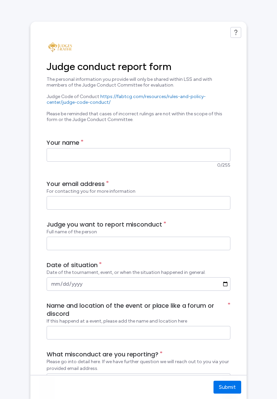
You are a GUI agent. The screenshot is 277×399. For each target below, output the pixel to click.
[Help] (235, 32)
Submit (227, 387)
